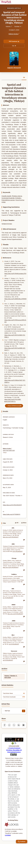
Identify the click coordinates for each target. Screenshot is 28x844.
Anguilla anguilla (6, 196)
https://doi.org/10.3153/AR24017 (12, 505)
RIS (17, 522)
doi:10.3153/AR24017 (17, 551)
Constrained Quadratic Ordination (11, 198)
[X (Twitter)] (14, 725)
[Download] (23, 711)
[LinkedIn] (18, 725)
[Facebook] (4, 725)
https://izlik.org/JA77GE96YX (11, 514)
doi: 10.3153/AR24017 (8, 597)
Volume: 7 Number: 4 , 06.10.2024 (10, 676)
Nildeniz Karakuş (14, 34)
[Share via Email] (23, 725)
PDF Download (13, 41)
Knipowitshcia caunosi (8, 200)
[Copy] (24, 539)
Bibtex (24, 522)
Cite (13, 45)
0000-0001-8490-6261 (9, 450)
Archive (4, 668)
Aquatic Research (14, 68)
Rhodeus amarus (17, 196)
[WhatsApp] (9, 725)
